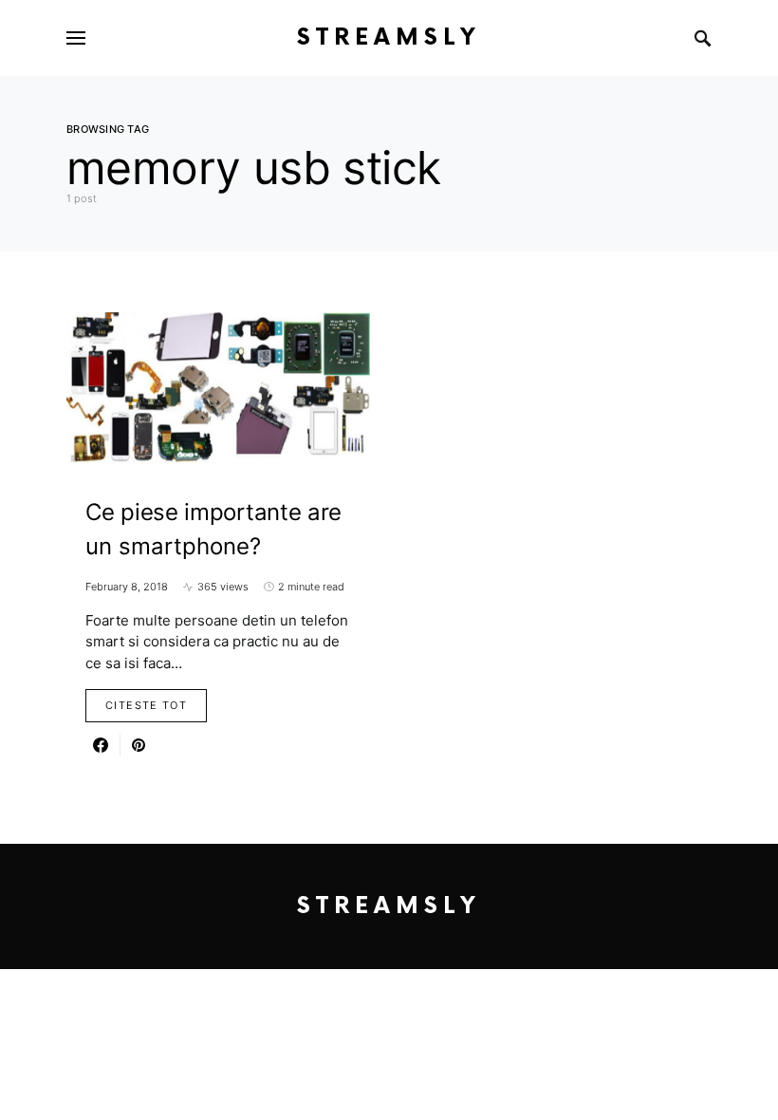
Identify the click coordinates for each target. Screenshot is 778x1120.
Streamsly (389, 37)
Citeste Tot (146, 705)
